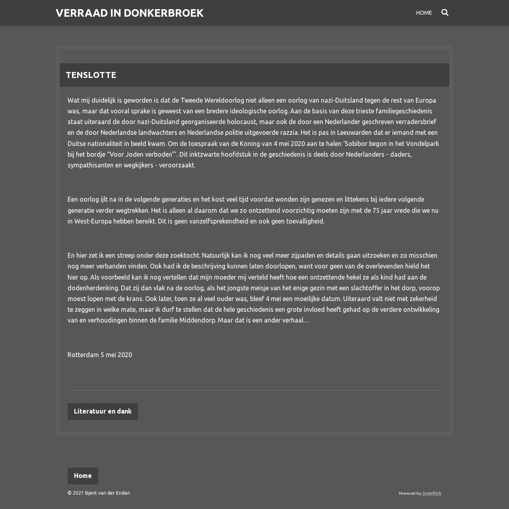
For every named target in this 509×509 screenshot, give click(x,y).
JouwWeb (431, 493)
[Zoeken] (445, 12)
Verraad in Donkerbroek (130, 13)
